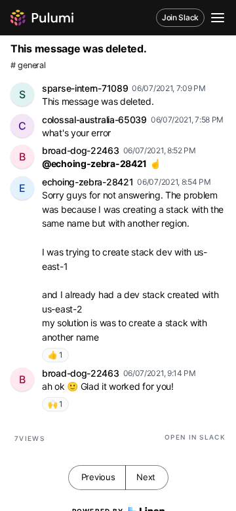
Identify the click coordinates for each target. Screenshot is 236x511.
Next (145, 477)
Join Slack (180, 17)
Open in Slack (195, 437)
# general (27, 65)
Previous (98, 477)
